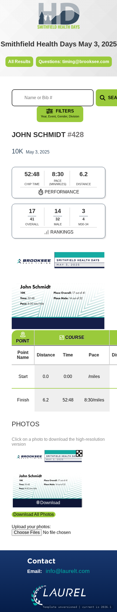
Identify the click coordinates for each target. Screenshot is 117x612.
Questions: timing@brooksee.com (74, 61)
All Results (19, 61)
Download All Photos (33, 514)
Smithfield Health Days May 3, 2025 (59, 44)
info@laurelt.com (68, 571)
